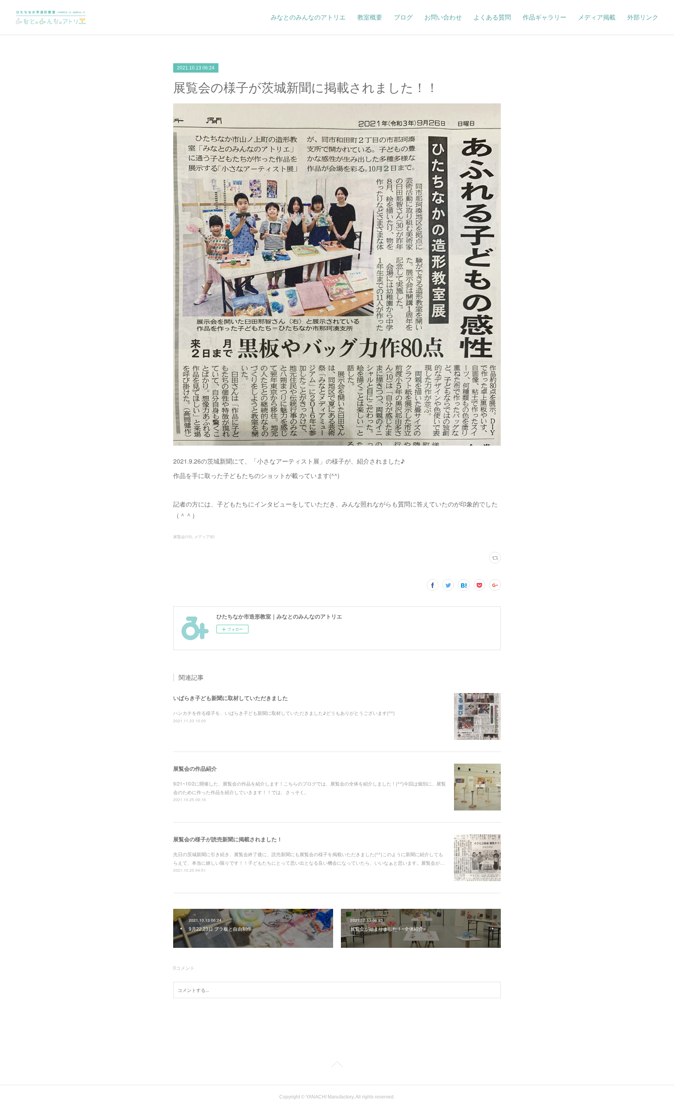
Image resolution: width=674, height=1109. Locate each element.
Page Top (337, 1065)
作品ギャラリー (544, 17)
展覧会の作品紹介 (195, 768)
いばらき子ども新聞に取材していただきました (230, 698)
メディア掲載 (596, 17)
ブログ (403, 17)
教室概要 (369, 17)
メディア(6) (204, 536)
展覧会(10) (182, 536)
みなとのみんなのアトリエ (308, 17)
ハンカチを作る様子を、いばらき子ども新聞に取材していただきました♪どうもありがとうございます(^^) (284, 712)
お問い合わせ (443, 17)
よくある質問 (492, 17)
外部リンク (642, 17)
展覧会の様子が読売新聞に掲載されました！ (227, 839)
